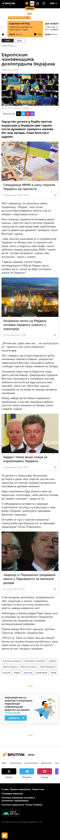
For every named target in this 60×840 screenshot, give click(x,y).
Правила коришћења (20, 789)
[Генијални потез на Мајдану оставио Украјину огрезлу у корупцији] (30, 297)
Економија (31, 763)
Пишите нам (38, 789)
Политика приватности (13, 804)
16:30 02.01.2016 (10, 70)
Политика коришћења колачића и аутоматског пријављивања (18, 799)
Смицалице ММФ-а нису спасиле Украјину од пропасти (29, 187)
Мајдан (17, 672)
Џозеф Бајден (41, 672)
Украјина (52, 661)
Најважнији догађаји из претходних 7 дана (20, 28)
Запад (53, 672)
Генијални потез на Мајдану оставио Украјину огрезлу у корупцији (25, 325)
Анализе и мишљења (12, 661)
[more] (55, 195)
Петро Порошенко (47, 667)
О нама (5, 789)
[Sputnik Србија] (9, 4)
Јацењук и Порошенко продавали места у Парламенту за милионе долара (29, 579)
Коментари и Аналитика (34, 661)
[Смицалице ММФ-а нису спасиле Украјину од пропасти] (30, 161)
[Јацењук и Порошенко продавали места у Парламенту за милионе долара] (30, 551)
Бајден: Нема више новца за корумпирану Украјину (25, 459)
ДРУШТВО (46, 763)
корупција (28, 672)
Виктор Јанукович (28, 667)
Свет (4, 763)
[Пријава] (37, 3)
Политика (16, 763)
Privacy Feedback (33, 804)
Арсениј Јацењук (10, 667)
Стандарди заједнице (12, 793)
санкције (6, 672)
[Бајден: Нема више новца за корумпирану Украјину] (30, 433)
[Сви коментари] (5, 835)
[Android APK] (10, 813)
